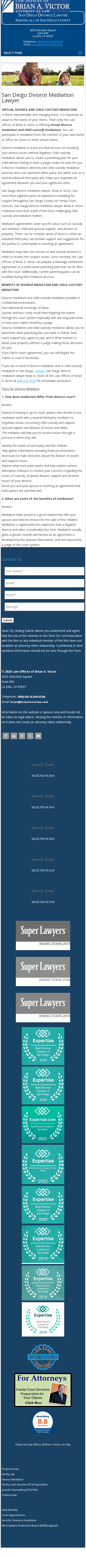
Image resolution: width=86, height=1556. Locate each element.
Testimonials (9, 1495)
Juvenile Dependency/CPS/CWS (20, 1490)
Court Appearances (13, 1515)
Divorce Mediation (12, 1479)
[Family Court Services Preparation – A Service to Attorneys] (43, 1406)
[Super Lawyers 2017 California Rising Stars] (43, 949)
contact (40, 371)
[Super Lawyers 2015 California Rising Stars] (43, 1021)
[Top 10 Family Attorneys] (43, 1370)
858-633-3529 (26, 381)
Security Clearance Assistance (19, 1520)
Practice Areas (10, 1469)
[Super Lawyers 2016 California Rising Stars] (43, 985)
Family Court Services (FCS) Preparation (25, 1484)
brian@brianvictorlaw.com (46, 44)
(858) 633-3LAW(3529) (50, 41)
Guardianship (10, 1510)
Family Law (8, 1474)
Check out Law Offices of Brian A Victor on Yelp (43, 1444)
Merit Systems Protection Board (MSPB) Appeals (30, 1525)
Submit (7, 620)
